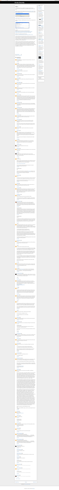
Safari (21, 55)
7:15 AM (18, 125)
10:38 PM (18, 271)
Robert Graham (19, 201)
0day (17, 55)
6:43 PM (18, 76)
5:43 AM (18, 113)
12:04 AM (18, 431)
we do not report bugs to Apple (19, 12)
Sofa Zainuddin (19, 445)
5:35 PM (18, 206)
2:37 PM (18, 421)
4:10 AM (18, 409)
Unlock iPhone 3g (19, 449)
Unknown (18, 58)
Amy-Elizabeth (19, 333)
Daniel (17, 183)
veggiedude (18, 144)
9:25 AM (18, 443)
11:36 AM (18, 293)
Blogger (34, 488)
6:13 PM (18, 238)
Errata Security (19, 2)
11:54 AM (18, 156)
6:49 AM (18, 462)
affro (17, 139)
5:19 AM (18, 100)
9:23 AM (18, 437)
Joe (17, 287)
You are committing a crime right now (40, 12)
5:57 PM (18, 214)
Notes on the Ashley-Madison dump (40, 70)
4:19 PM (18, 199)
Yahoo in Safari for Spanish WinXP (21, 163)
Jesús (17, 411)
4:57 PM (18, 68)
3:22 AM (18, 473)
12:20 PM (18, 299)
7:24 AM (18, 341)
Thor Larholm (18, 119)
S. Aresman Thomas (19, 273)
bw (17, 63)
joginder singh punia (19, 433)
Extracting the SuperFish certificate (42, 26)
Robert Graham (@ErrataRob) (40, 7)
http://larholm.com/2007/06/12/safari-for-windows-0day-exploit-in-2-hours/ (24, 34)
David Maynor (18, 73)
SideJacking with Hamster (40, 32)
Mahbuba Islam (19, 464)
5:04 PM (18, 315)
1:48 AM (18, 351)
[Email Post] (21, 54)
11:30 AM (18, 455)
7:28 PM (18, 426)
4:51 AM (18, 477)
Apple (19, 55)
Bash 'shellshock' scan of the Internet (42, 39)
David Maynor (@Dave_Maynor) (40, 8)
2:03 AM (18, 85)
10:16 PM (18, 266)
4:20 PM (18, 61)
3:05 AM (18, 93)
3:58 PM (18, 466)
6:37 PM (18, 261)
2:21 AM (18, 89)
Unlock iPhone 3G (19, 453)
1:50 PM (18, 451)
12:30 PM (18, 173)
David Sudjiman (19, 82)
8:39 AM (18, 356)
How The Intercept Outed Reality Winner (42, 18)
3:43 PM (18, 186)
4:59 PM (18, 417)
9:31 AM (18, 278)
